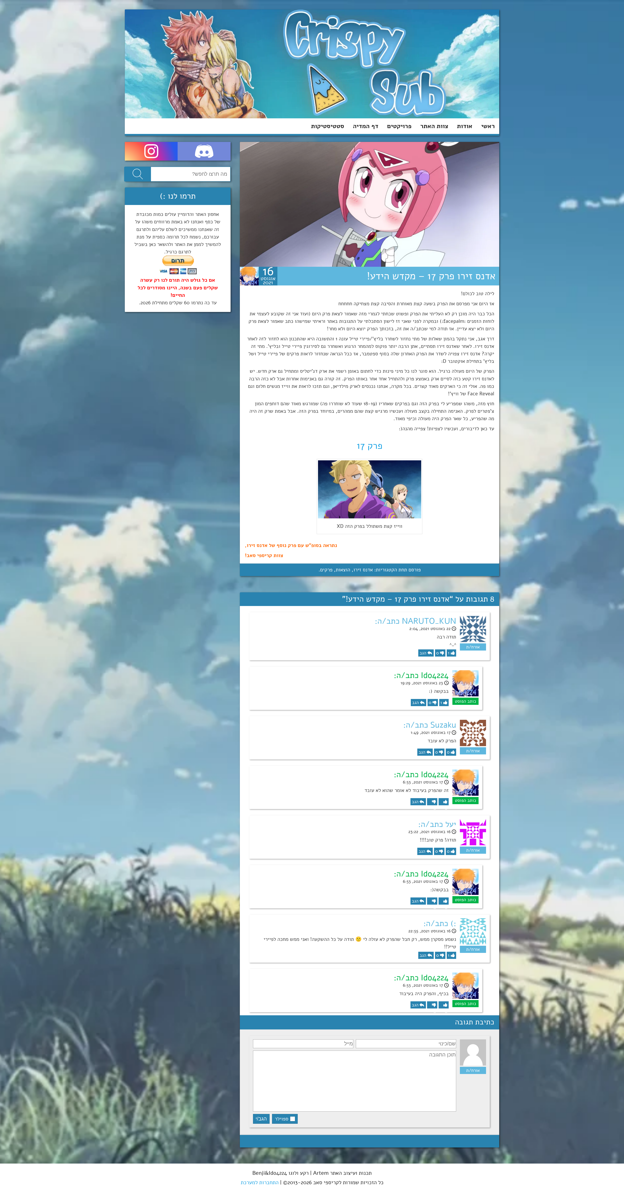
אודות (464, 126)
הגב (423, 653)
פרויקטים (399, 126)
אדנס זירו (363, 569)
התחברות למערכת (260, 1182)
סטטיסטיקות (327, 126)
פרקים (326, 569)
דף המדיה (365, 126)
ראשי (488, 126)
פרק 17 (370, 445)
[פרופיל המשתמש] (249, 276)
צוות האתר (434, 126)
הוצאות (343, 569)
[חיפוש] (137, 174)
